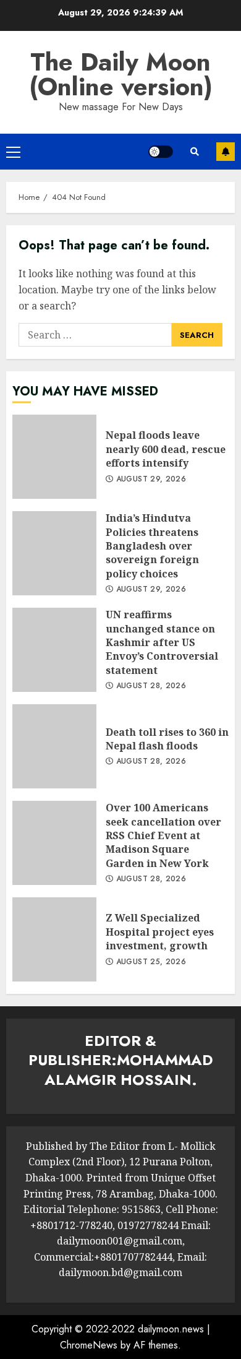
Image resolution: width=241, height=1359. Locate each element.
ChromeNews (88, 1345)
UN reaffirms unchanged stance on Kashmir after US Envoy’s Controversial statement (54, 650)
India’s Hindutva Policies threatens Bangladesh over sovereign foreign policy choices (54, 553)
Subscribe (225, 151)
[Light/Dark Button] (160, 151)
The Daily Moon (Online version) (121, 74)
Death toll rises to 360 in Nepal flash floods (54, 746)
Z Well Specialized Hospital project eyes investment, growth (54, 939)
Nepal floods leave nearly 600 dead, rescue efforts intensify (54, 457)
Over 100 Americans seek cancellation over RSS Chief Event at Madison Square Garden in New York (54, 843)
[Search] (194, 151)
